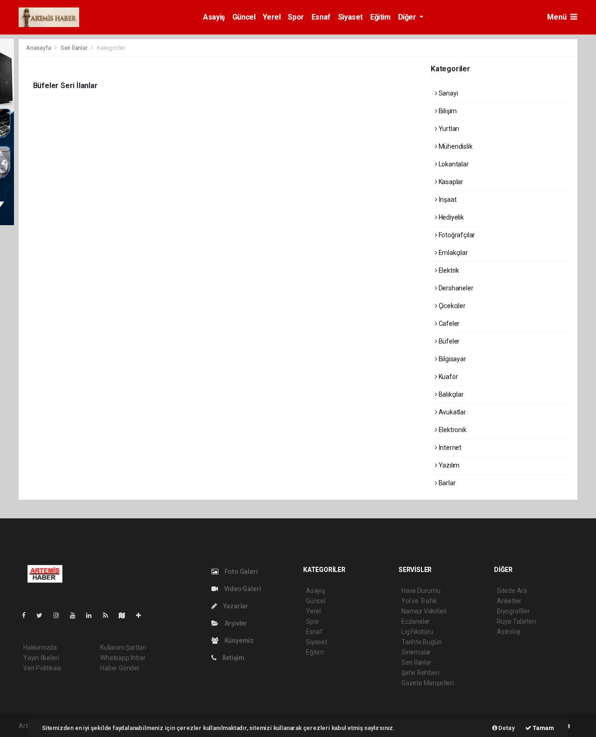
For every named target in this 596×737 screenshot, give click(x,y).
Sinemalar (416, 652)
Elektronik (452, 430)
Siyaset (350, 17)
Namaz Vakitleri (424, 611)
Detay (506, 727)
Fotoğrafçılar (456, 235)
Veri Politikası (42, 668)
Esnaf (321, 17)
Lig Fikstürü (417, 631)
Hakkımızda (40, 647)
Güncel (244, 17)
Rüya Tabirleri (516, 621)
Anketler (509, 601)
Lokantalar (453, 164)
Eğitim (380, 17)
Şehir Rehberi (420, 672)
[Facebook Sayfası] (27, 615)
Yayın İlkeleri (41, 657)
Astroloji (508, 631)
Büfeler (448, 341)
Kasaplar (450, 182)
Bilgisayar (451, 359)
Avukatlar (451, 412)
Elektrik (448, 270)
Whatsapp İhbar (122, 657)
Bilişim (447, 111)
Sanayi (447, 93)
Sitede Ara (512, 590)
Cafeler (448, 323)
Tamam (542, 727)
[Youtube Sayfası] (76, 615)
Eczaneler (415, 621)
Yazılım (448, 465)
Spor (296, 17)
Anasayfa (39, 47)
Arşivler (235, 623)
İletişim (232, 657)
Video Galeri (242, 588)
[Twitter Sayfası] (43, 615)
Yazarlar (235, 606)
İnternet (449, 447)
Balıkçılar (450, 394)
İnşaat (446, 199)
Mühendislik (455, 146)
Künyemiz (238, 640)
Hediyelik (450, 217)
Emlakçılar (452, 252)
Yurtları (448, 128)
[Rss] (109, 615)
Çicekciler (451, 306)
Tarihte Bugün (421, 642)
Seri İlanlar (74, 47)
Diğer (408, 17)
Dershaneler (455, 288)
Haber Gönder (120, 668)
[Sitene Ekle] (142, 615)
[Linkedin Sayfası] (92, 615)
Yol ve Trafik (419, 601)
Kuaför (447, 376)
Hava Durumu (420, 590)
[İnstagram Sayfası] (60, 615)
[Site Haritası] (126, 615)
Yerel (271, 17)
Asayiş (214, 17)
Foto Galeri (240, 571)
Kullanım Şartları (123, 647)
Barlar (446, 483)
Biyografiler (513, 611)
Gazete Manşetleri (427, 683)
